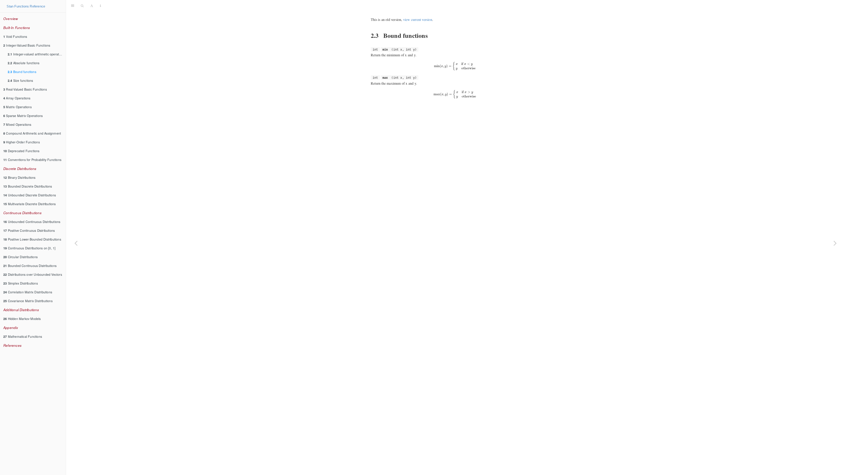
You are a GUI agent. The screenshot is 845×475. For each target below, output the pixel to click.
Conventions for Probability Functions (32, 159)
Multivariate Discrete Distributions (29, 204)
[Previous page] (76, 243)
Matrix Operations (17, 107)
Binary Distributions (19, 177)
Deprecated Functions (21, 151)
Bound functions (22, 71)
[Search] (82, 5)
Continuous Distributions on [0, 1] (29, 248)
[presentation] (455, 66)
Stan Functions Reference (26, 6)
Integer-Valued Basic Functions (26, 45)
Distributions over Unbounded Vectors (32, 274)
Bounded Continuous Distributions (30, 265)
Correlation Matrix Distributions (27, 292)
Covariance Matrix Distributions (28, 301)
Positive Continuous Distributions (29, 230)
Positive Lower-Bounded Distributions (32, 239)
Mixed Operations (17, 124)
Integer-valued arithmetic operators (36, 54)
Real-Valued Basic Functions (25, 89)
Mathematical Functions (22, 336)
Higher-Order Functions (21, 142)
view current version (417, 19)
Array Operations (17, 98)
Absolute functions (23, 63)
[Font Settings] (91, 5)
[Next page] (835, 243)
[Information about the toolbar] (100, 5)
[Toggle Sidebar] (72, 5)
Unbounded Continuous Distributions (31, 221)
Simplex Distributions (20, 283)
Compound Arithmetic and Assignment (32, 133)
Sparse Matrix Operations (23, 115)
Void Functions (15, 36)
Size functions (20, 80)
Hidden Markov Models (22, 318)
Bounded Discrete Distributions (27, 186)
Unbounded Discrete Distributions (29, 195)
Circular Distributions (20, 257)
